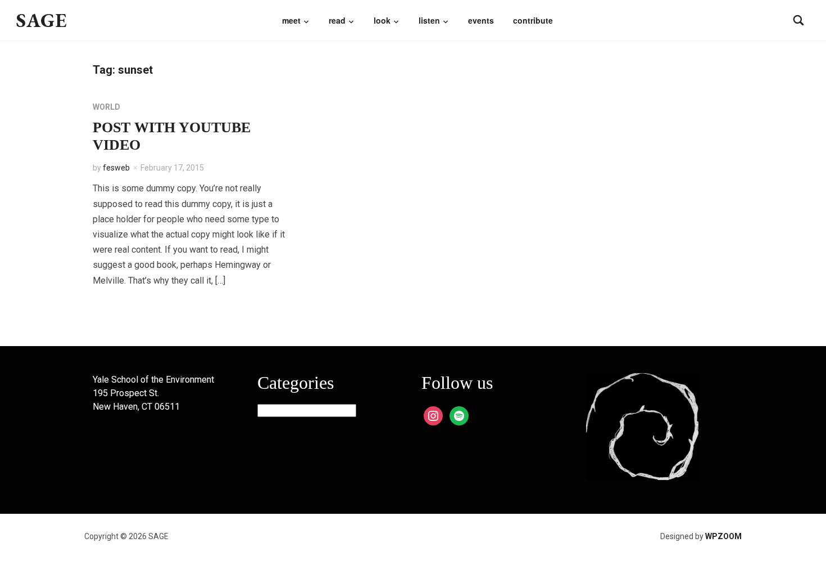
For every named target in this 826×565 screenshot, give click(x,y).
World (106, 106)
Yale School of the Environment (153, 379)
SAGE (41, 20)
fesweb (116, 167)
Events (481, 20)
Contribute (533, 20)
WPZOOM (723, 536)
